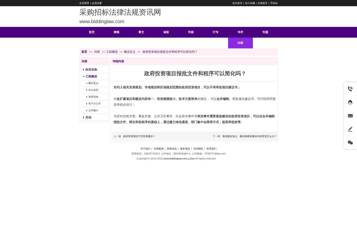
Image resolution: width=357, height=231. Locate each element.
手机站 (274, 3)
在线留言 (263, 3)
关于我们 (145, 148)
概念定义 (130, 51)
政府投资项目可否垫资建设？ (139, 136)
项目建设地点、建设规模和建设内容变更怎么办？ (249, 136)
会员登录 (84, 3)
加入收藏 (250, 3)
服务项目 (185, 148)
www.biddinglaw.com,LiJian (179, 158)
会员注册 (97, 3)
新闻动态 (172, 148)
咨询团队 (198, 148)
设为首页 (237, 3)
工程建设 (112, 51)
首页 (84, 51)
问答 (97, 51)
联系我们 (212, 148)
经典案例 (159, 148)
